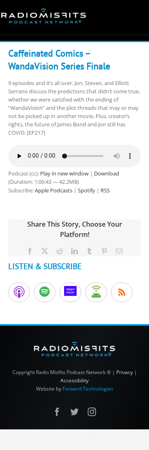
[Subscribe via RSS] (121, 292)
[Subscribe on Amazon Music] (70, 292)
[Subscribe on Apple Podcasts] (19, 292)
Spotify (86, 190)
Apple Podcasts (53, 190)
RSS (105, 190)
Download (106, 173)
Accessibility (74, 380)
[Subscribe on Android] (96, 292)
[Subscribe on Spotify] (44, 292)
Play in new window (64, 173)
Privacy (124, 372)
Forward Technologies (87, 388)
